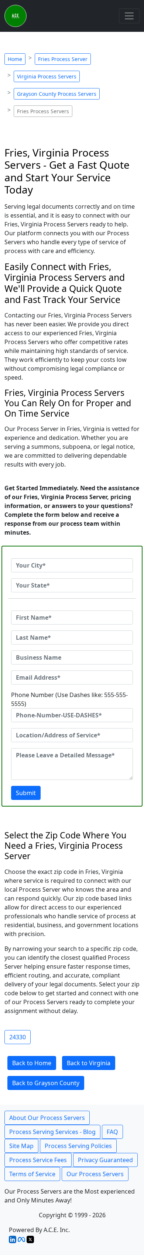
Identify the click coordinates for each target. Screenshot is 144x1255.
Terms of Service (32, 1174)
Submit (26, 793)
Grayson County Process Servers (56, 93)
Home (15, 59)
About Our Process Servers (47, 1118)
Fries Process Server (63, 59)
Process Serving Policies (78, 1146)
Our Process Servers (95, 1174)
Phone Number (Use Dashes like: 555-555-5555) (69, 699)
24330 (17, 1037)
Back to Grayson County (45, 1083)
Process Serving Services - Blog (52, 1132)
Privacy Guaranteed (105, 1160)
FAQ (112, 1132)
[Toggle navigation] (129, 16)
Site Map (21, 1146)
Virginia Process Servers (46, 76)
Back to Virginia (88, 1063)
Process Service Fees (38, 1160)
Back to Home (31, 1063)
